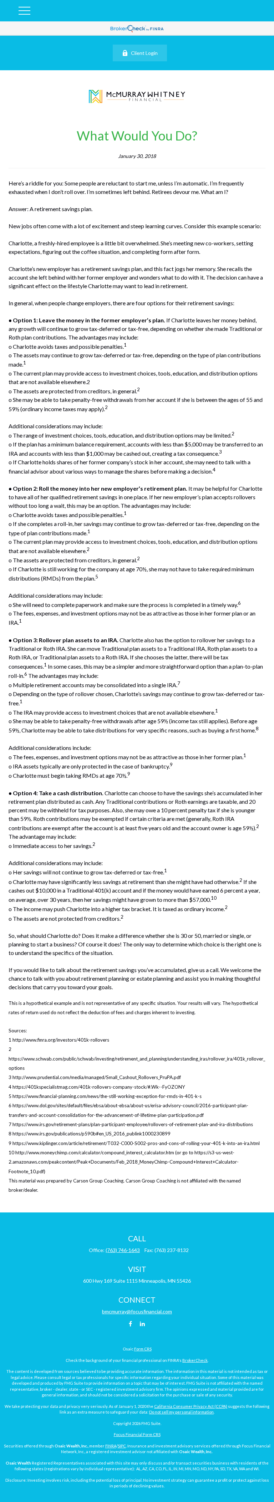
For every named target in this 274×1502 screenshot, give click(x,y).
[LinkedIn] (142, 1323)
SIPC (122, 1446)
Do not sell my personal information (181, 1412)
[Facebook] (130, 1323)
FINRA (110, 1446)
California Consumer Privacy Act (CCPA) (190, 1406)
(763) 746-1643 (123, 1250)
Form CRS (143, 1349)
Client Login (144, 53)
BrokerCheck (195, 1360)
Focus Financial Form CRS (137, 1434)
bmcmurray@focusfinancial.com (137, 1311)
